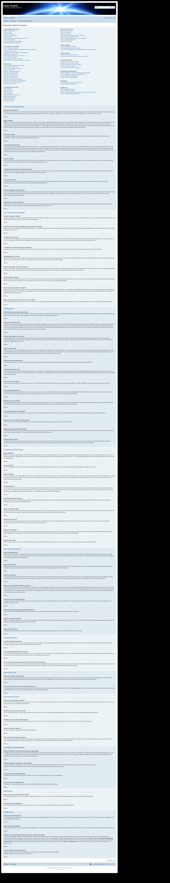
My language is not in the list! (10, 54)
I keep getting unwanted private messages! (71, 48)
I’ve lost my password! (9, 39)
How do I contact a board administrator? (70, 93)
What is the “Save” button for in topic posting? (14, 80)
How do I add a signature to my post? (13, 68)
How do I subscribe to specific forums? (70, 75)
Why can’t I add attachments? (11, 76)
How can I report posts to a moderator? (13, 79)
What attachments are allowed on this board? (71, 82)
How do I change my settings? (11, 48)
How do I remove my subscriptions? (69, 77)
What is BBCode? (8, 88)
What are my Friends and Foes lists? (69, 54)
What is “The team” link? (66, 41)
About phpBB (7, 819)
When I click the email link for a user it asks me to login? (17, 60)
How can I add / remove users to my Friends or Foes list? (74, 56)
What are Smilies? (8, 91)
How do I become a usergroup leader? (70, 36)
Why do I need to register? (10, 30)
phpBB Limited (48, 817)
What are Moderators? (66, 32)
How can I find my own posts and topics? (70, 67)
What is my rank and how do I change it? (13, 58)
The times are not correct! (10, 51)
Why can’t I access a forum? (10, 74)
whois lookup (7, 838)
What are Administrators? (67, 30)
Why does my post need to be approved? (13, 82)
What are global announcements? (12, 94)
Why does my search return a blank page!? (71, 64)
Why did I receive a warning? (11, 77)
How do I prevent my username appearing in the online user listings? (20, 49)
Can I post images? (8, 93)
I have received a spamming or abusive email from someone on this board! (78, 49)
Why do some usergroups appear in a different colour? (73, 38)
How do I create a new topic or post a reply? (14, 65)
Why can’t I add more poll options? (12, 71)
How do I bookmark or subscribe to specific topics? (73, 74)
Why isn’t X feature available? (67, 90)
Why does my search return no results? (70, 63)
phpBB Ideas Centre (75, 827)
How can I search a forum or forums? (69, 61)
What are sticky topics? (9, 97)
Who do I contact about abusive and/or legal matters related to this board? (78, 92)
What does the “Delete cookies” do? (12, 42)
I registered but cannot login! (10, 35)
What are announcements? (10, 96)
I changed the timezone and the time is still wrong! (15, 52)
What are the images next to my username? (14, 55)
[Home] (4, 3)
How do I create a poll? (9, 69)
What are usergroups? (66, 33)
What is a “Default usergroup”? (68, 39)
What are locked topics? (9, 99)
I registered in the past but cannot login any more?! (16, 38)
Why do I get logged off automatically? (13, 41)
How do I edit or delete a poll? (11, 73)
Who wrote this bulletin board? (68, 89)
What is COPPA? (8, 32)
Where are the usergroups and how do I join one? (72, 35)
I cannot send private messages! (68, 46)
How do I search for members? (68, 66)
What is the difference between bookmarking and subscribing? (75, 72)
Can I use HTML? (8, 90)
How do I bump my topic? (10, 83)
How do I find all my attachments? (69, 84)
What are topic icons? (9, 100)
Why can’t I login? (8, 36)
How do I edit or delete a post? (11, 66)
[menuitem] (13, 18)
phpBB (55, 259)
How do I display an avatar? (10, 57)
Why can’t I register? (9, 33)
